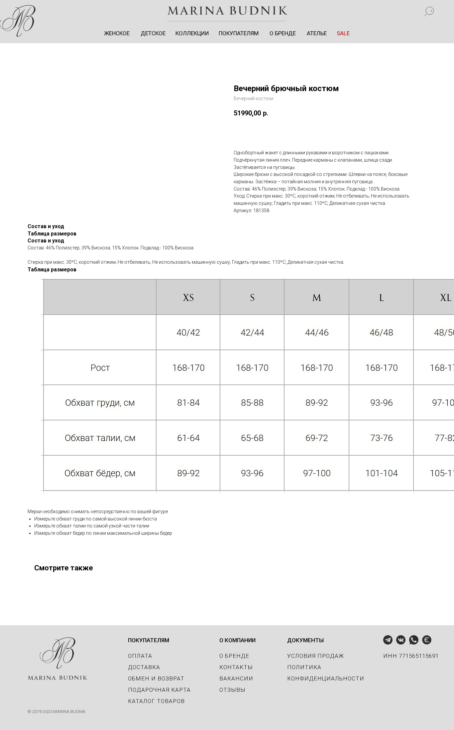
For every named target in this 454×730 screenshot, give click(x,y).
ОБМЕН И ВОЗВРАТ (156, 678)
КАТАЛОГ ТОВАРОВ (156, 701)
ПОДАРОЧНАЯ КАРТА (159, 689)
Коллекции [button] (193, 11)
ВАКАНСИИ (236, 678)
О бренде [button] (283, 11)
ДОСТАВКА (144, 667)
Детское (153, 11)
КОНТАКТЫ (236, 667)
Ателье (316, 11)
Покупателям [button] (240, 11)
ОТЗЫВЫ (232, 689)
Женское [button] (118, 11)
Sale (342, 11)
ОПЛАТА (140, 656)
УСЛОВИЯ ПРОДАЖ (315, 656)
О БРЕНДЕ (234, 656)
